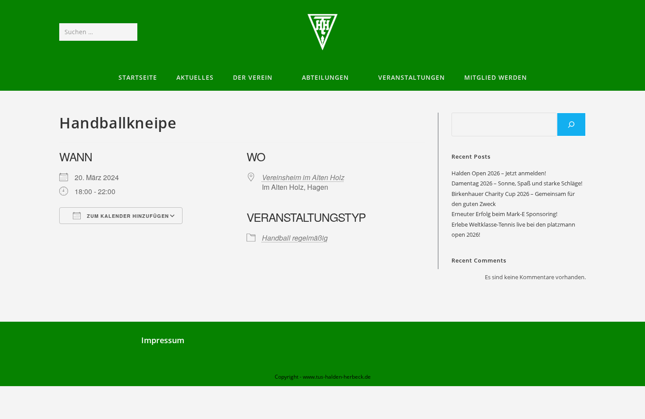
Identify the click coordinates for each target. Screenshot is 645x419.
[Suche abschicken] (129, 32)
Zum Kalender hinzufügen (127, 216)
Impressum (162, 340)
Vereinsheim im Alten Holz (303, 177)
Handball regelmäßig (295, 238)
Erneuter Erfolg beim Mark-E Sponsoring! (504, 214)
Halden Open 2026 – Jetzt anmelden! (499, 173)
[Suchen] (571, 124)
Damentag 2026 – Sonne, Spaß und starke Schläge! (517, 183)
